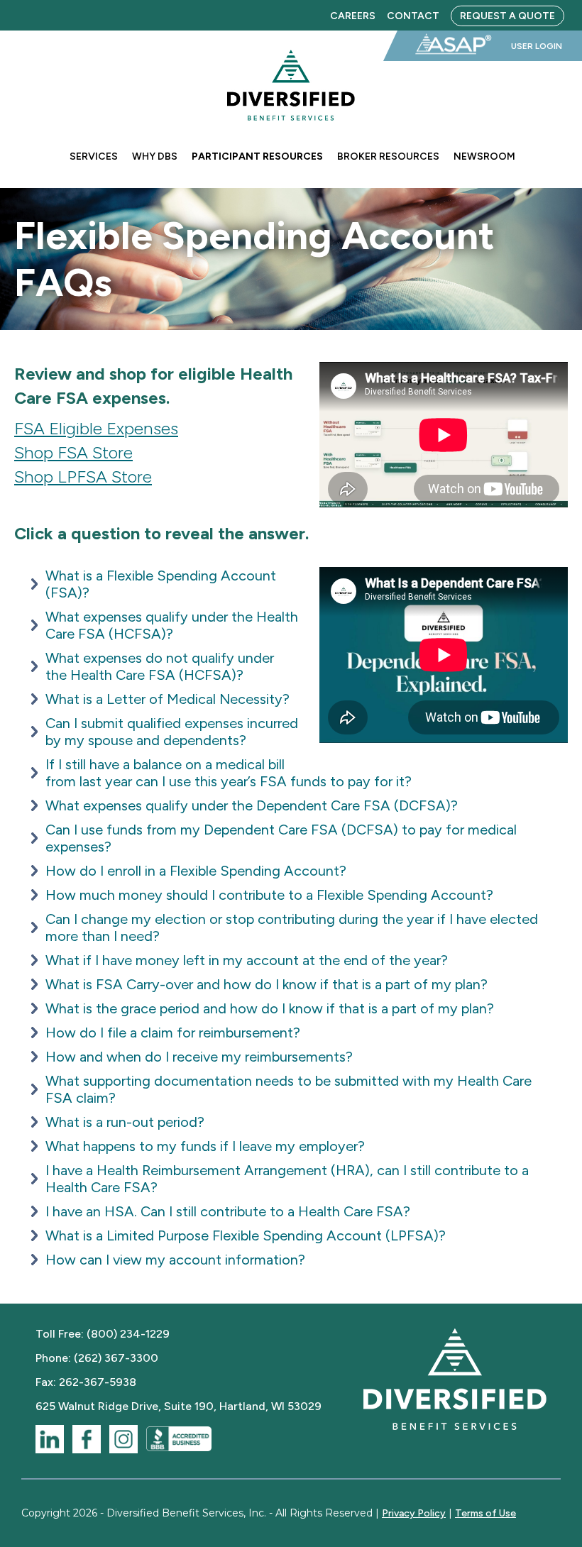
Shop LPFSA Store (83, 476)
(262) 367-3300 (116, 1358)
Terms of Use (485, 1513)
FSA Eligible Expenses (96, 428)
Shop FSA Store (73, 452)
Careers (352, 15)
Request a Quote (507, 15)
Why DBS (154, 156)
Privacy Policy (414, 1513)
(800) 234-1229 (128, 1333)
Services (94, 156)
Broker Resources (388, 156)
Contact (413, 15)
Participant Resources (257, 156)
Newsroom (484, 156)
